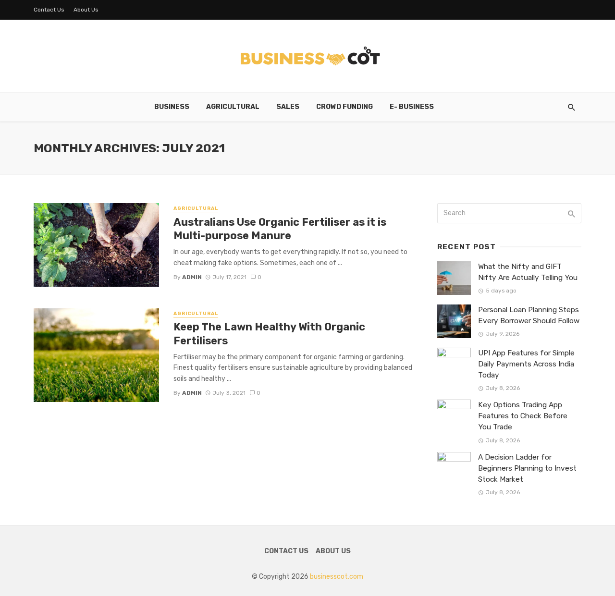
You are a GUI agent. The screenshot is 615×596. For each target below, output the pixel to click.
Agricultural (232, 107)
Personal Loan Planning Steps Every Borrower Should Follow (528, 315)
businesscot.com (336, 576)
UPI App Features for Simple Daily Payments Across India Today (526, 364)
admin (192, 277)
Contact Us (49, 9)
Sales (287, 107)
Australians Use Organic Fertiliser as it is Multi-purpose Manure (279, 229)
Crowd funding (344, 107)
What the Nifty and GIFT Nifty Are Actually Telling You (528, 272)
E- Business (412, 107)
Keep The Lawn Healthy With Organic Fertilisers (269, 333)
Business (171, 107)
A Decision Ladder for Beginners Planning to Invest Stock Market (527, 468)
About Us (86, 9)
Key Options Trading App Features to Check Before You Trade (522, 416)
